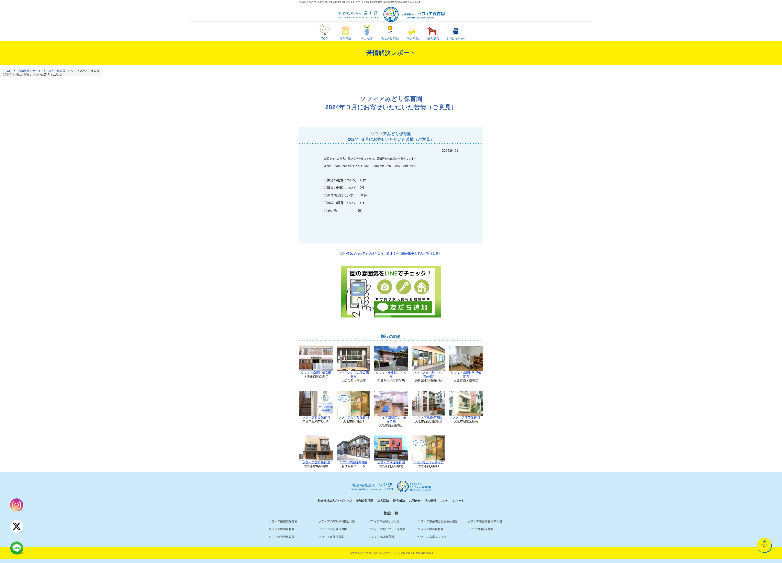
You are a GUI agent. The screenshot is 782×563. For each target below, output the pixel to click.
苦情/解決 (399, 500)
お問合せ (415, 500)
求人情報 (430, 500)
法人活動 (383, 500)
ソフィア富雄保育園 (353, 462)
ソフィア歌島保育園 (428, 417)
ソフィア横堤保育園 (391, 462)
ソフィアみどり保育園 (353, 417)
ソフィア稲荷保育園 (466, 417)
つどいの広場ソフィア (428, 462)
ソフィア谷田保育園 (316, 417)
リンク (444, 500)
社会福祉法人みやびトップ (335, 500)
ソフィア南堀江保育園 (316, 372)
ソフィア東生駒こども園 (391, 374)
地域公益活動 (364, 500)
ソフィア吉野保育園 (316, 462)
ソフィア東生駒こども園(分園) (428, 374)
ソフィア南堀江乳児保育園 (466, 374)
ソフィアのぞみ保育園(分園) (353, 374)
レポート (458, 500)
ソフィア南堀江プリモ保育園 (391, 419)
